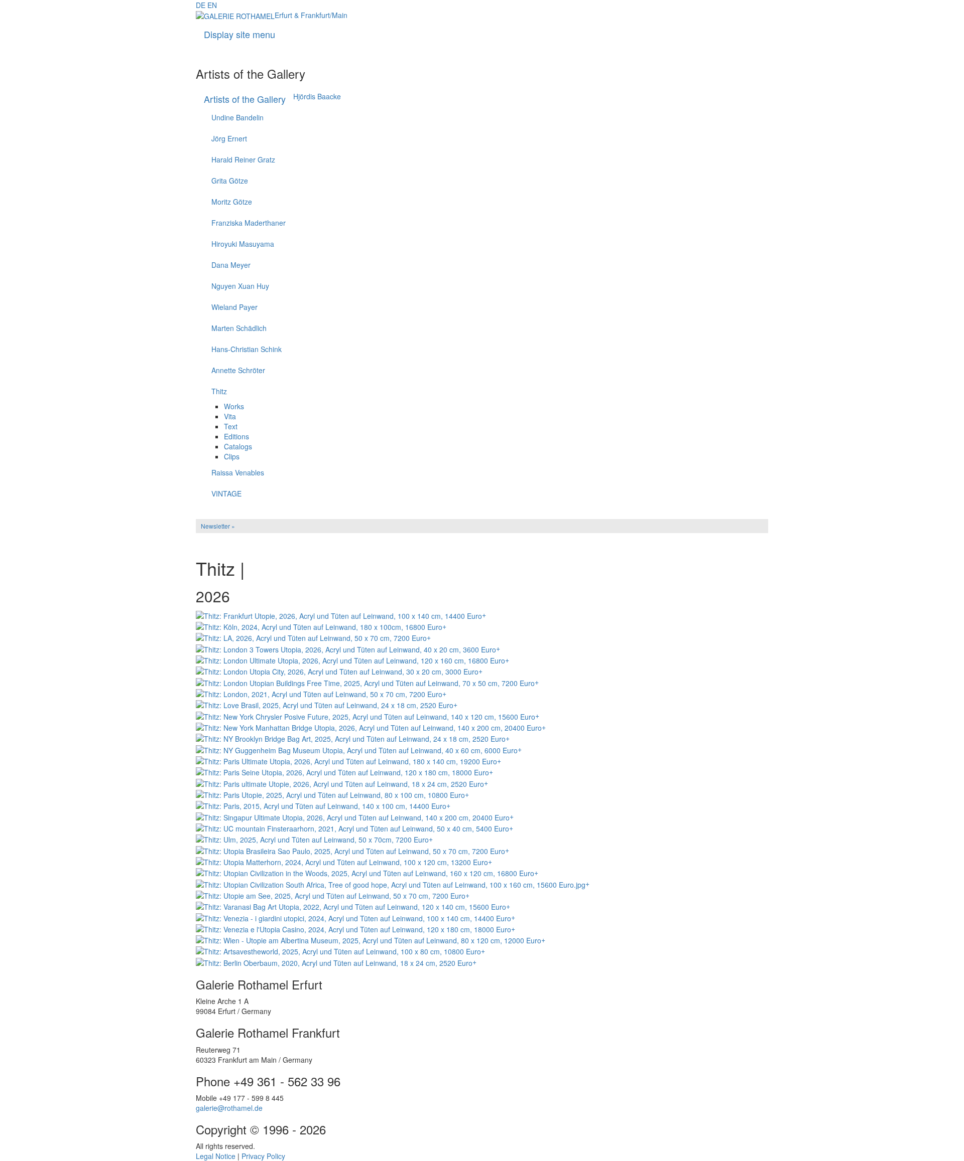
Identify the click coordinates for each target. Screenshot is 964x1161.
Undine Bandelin (237, 117)
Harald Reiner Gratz (243, 159)
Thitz (219, 391)
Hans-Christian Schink (246, 349)
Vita (230, 416)
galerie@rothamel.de (229, 1108)
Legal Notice (215, 1156)
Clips (231, 456)
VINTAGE (226, 493)
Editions (236, 436)
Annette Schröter (238, 370)
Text (230, 426)
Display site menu (239, 34)
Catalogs (238, 446)
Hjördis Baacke (317, 96)
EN (212, 5)
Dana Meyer (231, 265)
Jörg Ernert (229, 138)
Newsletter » (218, 526)
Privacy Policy (263, 1156)
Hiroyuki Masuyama (242, 244)
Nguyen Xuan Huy (240, 286)
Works (234, 406)
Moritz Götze (231, 202)
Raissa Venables (237, 472)
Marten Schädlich (239, 328)
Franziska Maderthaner (248, 223)
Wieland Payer (234, 307)
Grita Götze (229, 181)
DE (200, 5)
